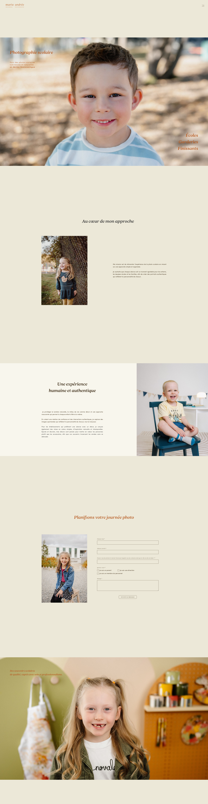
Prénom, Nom (100, 539)
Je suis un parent (105, 570)
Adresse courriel (101, 548)
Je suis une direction (127, 570)
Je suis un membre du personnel (111, 573)
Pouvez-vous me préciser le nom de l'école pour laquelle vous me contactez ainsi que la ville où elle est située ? (125, 558)
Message (99, 578)
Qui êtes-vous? (101, 567)
